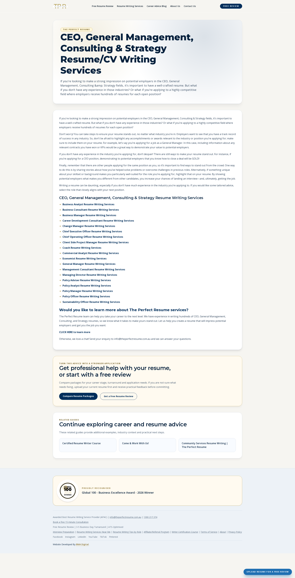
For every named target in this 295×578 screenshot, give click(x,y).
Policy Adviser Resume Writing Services (87, 280)
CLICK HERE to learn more (74, 332)
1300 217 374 (150, 517)
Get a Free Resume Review (118, 396)
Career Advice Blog (157, 6)
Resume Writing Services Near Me (93, 531)
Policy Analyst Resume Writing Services (87, 285)
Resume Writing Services (130, 6)
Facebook (58, 536)
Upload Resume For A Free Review (268, 571)
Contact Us (190, 6)
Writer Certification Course (185, 531)
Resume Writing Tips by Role (127, 531)
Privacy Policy (235, 531)
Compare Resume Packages (78, 396)
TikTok (103, 536)
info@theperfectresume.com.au (125, 517)
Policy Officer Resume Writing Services (86, 296)
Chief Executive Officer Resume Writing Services (92, 231)
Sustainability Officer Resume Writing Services (91, 302)
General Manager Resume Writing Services (89, 264)
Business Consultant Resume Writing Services (91, 209)
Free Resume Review (102, 6)
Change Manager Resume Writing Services (89, 226)
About (223, 531)
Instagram (70, 536)
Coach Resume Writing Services (82, 247)
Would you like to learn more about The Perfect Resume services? (123, 310)
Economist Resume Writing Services (84, 258)
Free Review (231, 6)
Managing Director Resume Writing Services (90, 275)
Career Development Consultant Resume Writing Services (98, 220)
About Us (175, 6)
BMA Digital (82, 544)
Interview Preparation (63, 531)
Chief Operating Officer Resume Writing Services (93, 236)
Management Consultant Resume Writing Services (94, 269)
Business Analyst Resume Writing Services (88, 204)
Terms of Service (209, 531)
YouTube (92, 536)
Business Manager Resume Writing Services (89, 215)
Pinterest (113, 536)
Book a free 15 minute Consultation (70, 522)
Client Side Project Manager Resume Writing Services (96, 242)
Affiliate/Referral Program (156, 531)
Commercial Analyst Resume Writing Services (91, 253)
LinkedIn (82, 536)
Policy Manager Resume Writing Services (88, 291)
